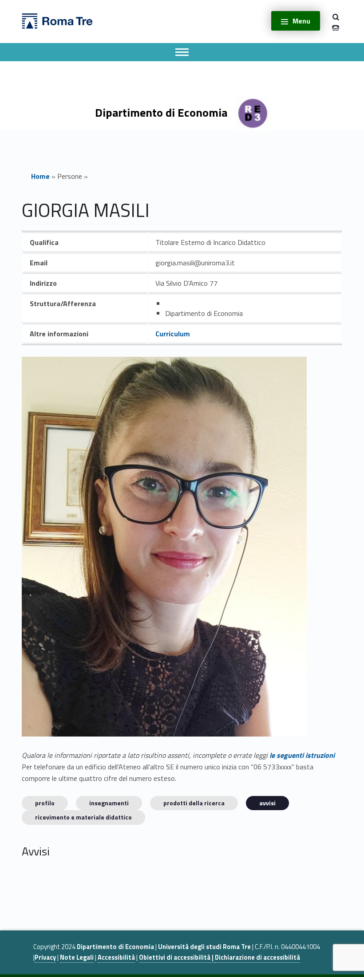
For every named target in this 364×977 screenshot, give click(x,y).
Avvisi (267, 803)
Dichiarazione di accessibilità (257, 957)
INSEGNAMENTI (109, 803)
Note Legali (77, 957)
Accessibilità (116, 957)
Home (40, 176)
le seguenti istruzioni (302, 755)
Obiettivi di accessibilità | (177, 957)
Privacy (45, 957)
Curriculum (172, 333)
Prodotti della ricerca (194, 803)
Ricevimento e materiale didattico (83, 817)
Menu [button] (301, 21)
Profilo (45, 803)
